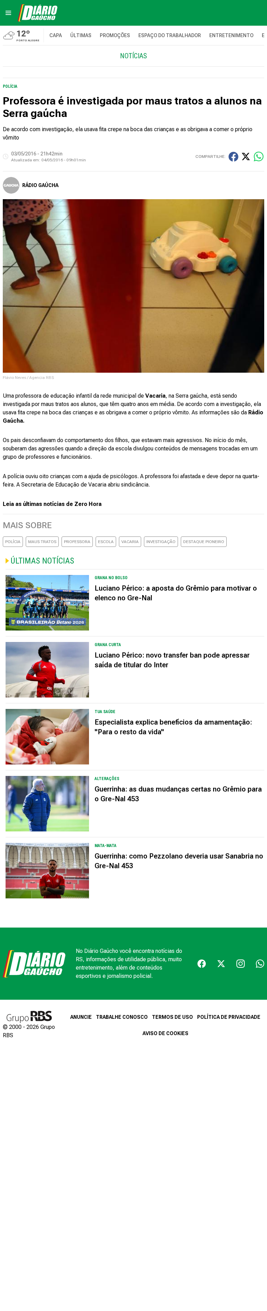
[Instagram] (240, 963)
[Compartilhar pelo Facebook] (233, 157)
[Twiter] (221, 963)
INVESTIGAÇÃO (161, 541)
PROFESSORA (77, 541)
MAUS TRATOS (42, 541)
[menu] (8, 13)
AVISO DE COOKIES (165, 1033)
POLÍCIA (13, 541)
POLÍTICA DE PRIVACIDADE (228, 1017)
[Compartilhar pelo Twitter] (245, 156)
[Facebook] (201, 963)
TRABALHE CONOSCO (122, 1017)
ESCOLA (106, 541)
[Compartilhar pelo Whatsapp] (258, 156)
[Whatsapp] (260, 963)
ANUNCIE (81, 1017)
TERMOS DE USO (172, 1017)
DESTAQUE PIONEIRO (203, 541)
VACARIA (130, 541)
